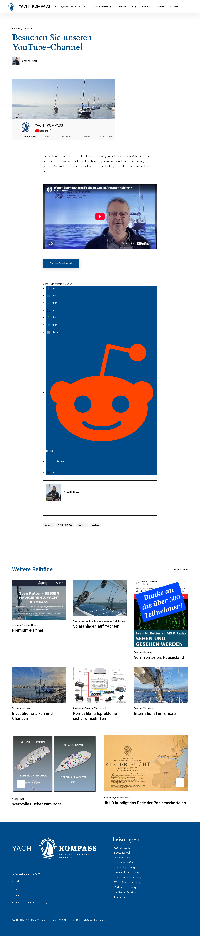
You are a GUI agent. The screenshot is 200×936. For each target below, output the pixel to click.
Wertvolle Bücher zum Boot (36, 804)
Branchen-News (29, 625)
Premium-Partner (27, 630)
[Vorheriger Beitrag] (54, 764)
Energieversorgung (103, 621)
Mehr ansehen (181, 569)
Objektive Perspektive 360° (26, 874)
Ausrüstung (78, 621)
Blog (134, 6)
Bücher (161, 6)
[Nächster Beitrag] (146, 763)
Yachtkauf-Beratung (101, 6)
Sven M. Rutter (29, 60)
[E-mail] (48, 510)
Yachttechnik (119, 621)
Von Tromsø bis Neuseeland (159, 657)
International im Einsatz (155, 713)
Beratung (16, 28)
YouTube (95, 525)
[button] (52, 288)
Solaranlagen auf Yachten (96, 626)
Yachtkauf (27, 28)
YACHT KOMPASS (34, 6)
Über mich (147, 6)
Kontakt (174, 6)
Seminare (121, 6)
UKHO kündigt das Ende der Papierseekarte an (145, 803)
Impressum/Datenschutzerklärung (29, 902)
